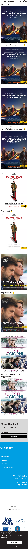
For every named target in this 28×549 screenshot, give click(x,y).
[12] (11, 211)
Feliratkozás (14, 436)
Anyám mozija (6, 293)
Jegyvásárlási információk (9, 467)
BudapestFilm (14, 512)
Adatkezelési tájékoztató (14, 516)
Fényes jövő (5, 211)
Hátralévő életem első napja (12, 45)
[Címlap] (7, 1)
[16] (24, 45)
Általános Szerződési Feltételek (14, 509)
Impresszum (5, 456)
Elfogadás (14, 542)
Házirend (4, 463)
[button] (21, 2)
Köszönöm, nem (13, 546)
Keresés (17, 1)
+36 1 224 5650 (22, 477)
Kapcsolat (4, 460)
